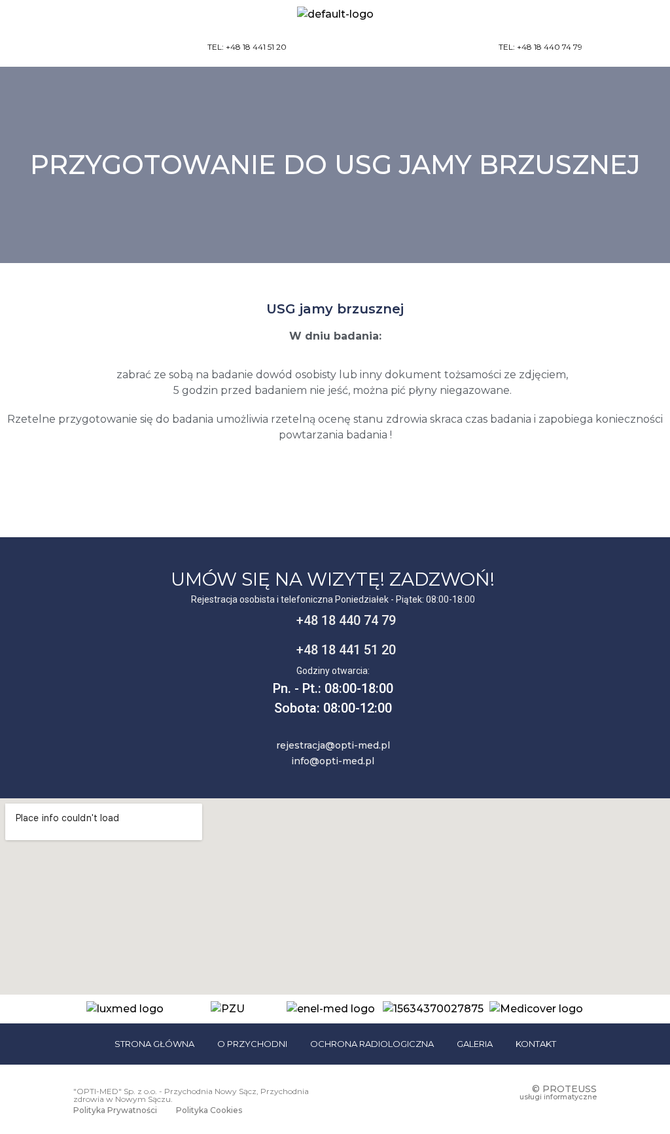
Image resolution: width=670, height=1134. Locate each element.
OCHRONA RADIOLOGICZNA (372, 1043)
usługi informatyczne (558, 1096)
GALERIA (475, 1043)
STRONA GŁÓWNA (154, 1043)
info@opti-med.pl (332, 761)
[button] (630, 47)
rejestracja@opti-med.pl (333, 745)
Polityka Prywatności (115, 1110)
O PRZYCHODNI (252, 1043)
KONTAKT (536, 1043)
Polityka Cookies (209, 1110)
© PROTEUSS (564, 1089)
